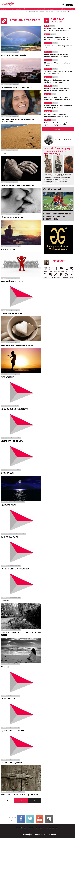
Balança (45, 277)
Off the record (41, 9)
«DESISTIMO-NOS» (8, 699)
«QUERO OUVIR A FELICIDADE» (13, 731)
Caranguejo (61, 271)
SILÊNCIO (5, 601)
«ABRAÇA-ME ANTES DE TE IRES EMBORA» (18, 185)
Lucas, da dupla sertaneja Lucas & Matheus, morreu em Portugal (56, 90)
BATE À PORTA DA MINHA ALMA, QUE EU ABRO (19, 795)
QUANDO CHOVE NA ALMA (11, 313)
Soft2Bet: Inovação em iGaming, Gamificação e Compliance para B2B (57, 98)
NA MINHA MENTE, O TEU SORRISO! (15, 569)
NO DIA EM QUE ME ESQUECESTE (14, 409)
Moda (11, 9)
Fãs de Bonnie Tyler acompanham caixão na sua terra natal (56, 81)
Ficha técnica (21, 828)
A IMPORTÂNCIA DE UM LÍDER (13, 281)
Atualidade (4, 9)
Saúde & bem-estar (52, 9)
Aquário (66, 277)
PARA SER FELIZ (7, 377)
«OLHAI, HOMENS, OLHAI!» (12, 763)
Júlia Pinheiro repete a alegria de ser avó (58, 47)
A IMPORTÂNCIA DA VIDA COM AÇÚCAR (17, 345)
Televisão (18, 9)
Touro (50, 271)
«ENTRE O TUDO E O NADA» (12, 441)
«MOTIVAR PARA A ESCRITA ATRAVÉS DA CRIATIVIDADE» (17, 120)
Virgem (71, 271)
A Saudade (5, 667)
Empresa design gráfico (53, 835)
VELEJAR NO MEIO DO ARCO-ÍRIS (14, 55)
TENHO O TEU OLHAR (9, 537)
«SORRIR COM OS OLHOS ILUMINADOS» (17, 87)
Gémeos (55, 271)
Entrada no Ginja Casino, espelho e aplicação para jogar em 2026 (57, 124)
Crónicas (71, 9)
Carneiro (45, 271)
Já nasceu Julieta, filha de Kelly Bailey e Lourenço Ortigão (58, 73)
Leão (66, 271)
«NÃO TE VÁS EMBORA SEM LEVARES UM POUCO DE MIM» (21, 634)
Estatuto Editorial (35, 828)
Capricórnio (61, 277)
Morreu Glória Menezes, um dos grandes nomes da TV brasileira (56, 55)
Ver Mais (58, 129)
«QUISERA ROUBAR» (9, 505)
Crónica (4, 52)
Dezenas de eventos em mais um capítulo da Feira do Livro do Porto (57, 38)
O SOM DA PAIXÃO (8, 473)
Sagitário (56, 277)
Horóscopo (63, 9)
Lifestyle (25, 9)
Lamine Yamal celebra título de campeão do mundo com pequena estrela (57, 216)
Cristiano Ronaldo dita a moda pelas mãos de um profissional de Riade (33, 12)
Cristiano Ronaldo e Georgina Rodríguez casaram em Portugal (56, 115)
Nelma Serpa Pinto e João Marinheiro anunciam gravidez (58, 107)
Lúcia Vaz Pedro (6, 501)
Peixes (71, 277)
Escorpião (50, 277)
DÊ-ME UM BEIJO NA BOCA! (12, 217)
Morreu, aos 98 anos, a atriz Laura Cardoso (57, 64)
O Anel (3, 153)
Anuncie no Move (51, 828)
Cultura (33, 9)
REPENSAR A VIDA (8, 249)
